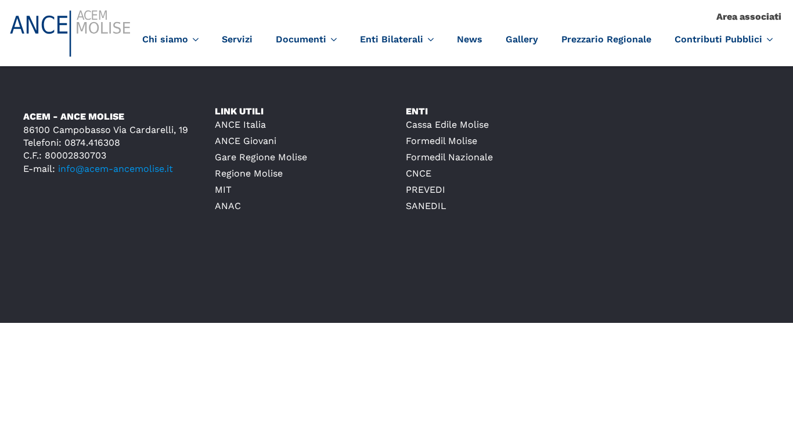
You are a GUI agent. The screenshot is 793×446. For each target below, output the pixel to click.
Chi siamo (165, 39)
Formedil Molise (441, 140)
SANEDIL (426, 205)
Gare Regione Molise (261, 157)
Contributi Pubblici (718, 39)
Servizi (237, 39)
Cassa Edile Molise (447, 124)
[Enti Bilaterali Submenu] (434, 39)
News (469, 39)
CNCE (418, 173)
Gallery (522, 39)
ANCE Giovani (245, 140)
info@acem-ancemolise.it (115, 168)
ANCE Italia (240, 124)
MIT (223, 189)
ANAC (228, 205)
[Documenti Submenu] (337, 39)
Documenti (301, 39)
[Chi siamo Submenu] (199, 39)
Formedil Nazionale (449, 157)
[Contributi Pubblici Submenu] (773, 39)
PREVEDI (425, 189)
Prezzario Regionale (606, 39)
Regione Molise (249, 173)
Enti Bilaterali (391, 39)
